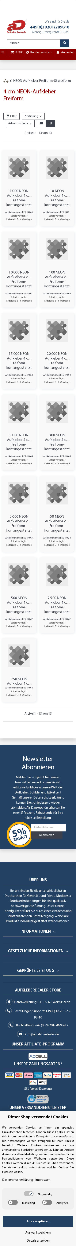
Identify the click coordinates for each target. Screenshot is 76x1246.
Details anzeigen (38, 1240)
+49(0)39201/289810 (49, 27)
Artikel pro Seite (18, 123)
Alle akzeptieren (38, 1221)
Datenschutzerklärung (48, 797)
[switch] (29, 1193)
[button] (41, 123)
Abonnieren (46, 835)
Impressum (42, 1180)
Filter (13, 116)
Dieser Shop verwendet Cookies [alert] (38, 1117)
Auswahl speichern (38, 1232)
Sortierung (31, 116)
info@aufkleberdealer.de (42, 1034)
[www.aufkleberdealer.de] (17, 26)
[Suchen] (64, 43)
